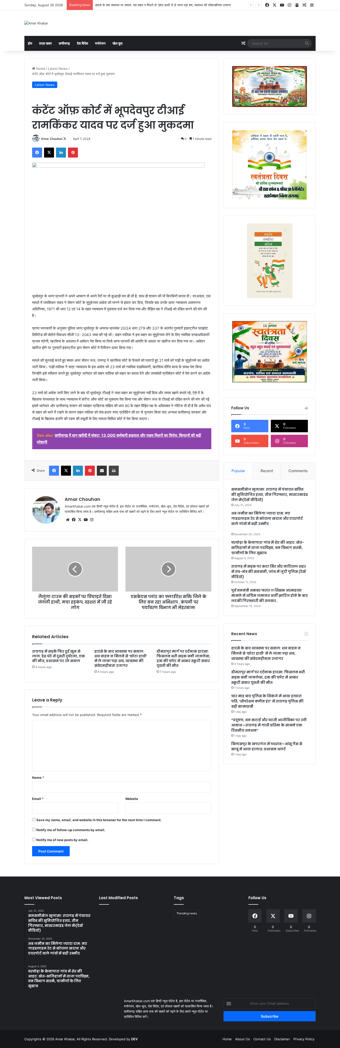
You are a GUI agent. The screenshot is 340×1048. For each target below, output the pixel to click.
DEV (134, 1039)
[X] (80, 520)
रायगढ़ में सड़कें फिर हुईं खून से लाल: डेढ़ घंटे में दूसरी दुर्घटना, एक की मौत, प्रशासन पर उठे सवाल (58, 656)
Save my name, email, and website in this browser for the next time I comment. (99, 820)
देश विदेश (82, 43)
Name (38, 778)
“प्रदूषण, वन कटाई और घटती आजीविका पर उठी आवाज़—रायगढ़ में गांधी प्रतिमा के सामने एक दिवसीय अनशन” (269, 725)
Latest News (58, 69)
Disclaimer (282, 1039)
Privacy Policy (303, 1039)
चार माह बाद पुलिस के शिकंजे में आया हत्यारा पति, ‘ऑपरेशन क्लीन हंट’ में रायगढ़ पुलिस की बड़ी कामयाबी (267, 701)
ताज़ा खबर (45, 43)
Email (38, 799)
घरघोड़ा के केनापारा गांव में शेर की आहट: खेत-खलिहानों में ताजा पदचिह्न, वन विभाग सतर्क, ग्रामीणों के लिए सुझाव (267, 547)
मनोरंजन (100, 43)
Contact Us (262, 1039)
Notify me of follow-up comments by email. (70, 830)
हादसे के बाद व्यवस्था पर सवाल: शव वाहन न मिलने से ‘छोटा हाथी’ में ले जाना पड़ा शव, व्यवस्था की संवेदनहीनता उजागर (163, 5)
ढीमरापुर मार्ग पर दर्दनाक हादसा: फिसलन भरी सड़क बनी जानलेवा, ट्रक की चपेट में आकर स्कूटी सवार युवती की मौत (183, 658)
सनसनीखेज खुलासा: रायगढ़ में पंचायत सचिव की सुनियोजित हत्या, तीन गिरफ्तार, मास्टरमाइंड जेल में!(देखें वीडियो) (269, 494)
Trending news (186, 913)
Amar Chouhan (51, 139)
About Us (242, 1039)
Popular (238, 470)
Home (40, 69)
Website (131, 799)
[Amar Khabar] (36, 23)
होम (30, 43)
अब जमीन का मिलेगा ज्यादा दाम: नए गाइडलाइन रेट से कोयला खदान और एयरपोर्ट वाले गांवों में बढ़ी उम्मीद (267, 518)
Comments (298, 470)
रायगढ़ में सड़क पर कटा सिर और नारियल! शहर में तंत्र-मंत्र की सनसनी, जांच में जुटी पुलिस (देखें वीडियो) (268, 571)
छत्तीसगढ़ (64, 43)
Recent (267, 470)
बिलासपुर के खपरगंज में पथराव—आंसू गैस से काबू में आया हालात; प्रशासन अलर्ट (266, 746)
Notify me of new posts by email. (62, 840)
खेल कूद (117, 43)
